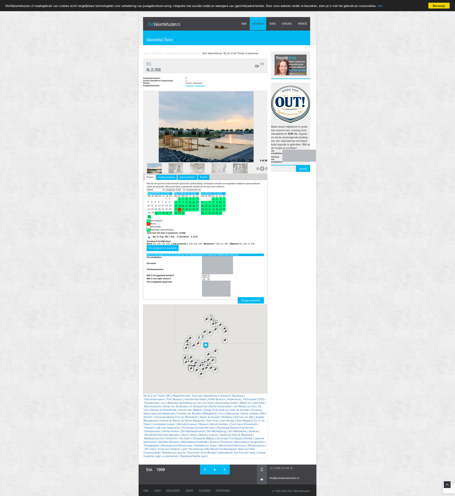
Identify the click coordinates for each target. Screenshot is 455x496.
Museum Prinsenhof (221, 442)
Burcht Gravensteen (221, 406)
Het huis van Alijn (244, 417)
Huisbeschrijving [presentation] (166, 177)
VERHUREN (287, 23)
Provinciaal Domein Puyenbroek (235, 427)
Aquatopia (237, 395)
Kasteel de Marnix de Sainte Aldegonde (182, 420)
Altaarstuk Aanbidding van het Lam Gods (190, 402)
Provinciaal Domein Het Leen (198, 427)
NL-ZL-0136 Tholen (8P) (157, 395)
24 (186, 209)
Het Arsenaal (196, 449)
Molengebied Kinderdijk (194, 442)
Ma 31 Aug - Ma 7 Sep (163, 236)
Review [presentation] (203, 177)
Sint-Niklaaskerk (237, 431)
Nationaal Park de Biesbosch (236, 434)
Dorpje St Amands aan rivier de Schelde (226, 410)
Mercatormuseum (187, 424)
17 (186, 205)
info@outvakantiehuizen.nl (284, 478)
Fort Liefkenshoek (229, 413)
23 (183, 209)
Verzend (303, 168)
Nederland (258, 23)
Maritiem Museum (169, 442)
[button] (206, 345)
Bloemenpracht (152, 406)
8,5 (149, 63)
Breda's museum (208, 434)
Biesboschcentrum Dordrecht (160, 438)
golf (185, 449)
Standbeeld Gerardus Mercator (161, 434)
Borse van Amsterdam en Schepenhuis (185, 406)
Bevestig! (439, 5)
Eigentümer (204, 490)
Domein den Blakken (190, 410)
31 (149, 216)
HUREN (272, 23)
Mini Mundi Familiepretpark (220, 449)
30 (183, 212)
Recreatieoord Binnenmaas (177, 445)
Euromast (222, 438)
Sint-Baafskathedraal (193, 431)
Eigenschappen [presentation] (187, 177)
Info (380, 6)
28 (163, 212)
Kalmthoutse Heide (195, 399)
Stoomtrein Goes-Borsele (202, 452)
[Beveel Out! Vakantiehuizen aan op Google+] (225, 469)
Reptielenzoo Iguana (173, 452)
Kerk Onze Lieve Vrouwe (220, 420)
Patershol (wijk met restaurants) (162, 427)
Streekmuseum (256, 445)
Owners (189, 490)
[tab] (150, 177)
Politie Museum (216, 399)
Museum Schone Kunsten (213, 424)
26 (156, 212)
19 (193, 205)
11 (190, 202)
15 (179, 205)
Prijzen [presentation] (150, 177)
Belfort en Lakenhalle (252, 402)
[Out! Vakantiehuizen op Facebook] (205, 469)
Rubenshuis (234, 399)
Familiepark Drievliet (241, 438)
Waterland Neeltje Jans (193, 456)
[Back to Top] (447, 484)
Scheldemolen (152, 431)
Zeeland (190, 85)
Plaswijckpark (151, 445)
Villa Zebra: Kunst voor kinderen (162, 449)
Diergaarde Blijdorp (204, 438)
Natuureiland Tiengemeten (249, 442)
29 (167, 212)
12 (193, 202)
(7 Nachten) (183, 236)
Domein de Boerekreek (163, 410)
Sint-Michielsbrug (216, 431)
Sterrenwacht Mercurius (232, 445)
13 (206, 205)
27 (160, 212)
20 (206, 209)
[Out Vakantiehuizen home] (164, 24)
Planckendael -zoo (154, 402)
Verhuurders (173, 490)
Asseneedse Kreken (226, 402)
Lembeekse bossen (164, 424)
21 (209, 209)
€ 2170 (194, 236)
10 (220, 202)
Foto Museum (175, 399)
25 (190, 209)
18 (190, 205)
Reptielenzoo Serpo (205, 445)
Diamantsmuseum (154, 399)
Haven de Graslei (209, 417)
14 (176, 205)
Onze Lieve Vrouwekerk (243, 424)
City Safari (185, 438)
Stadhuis (253, 431)
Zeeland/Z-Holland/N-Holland (183, 53)
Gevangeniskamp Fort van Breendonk (176, 417)
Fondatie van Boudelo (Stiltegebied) (196, 413)
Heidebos (226, 417)
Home (244, 23)
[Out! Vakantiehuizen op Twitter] (215, 469)
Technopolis (249, 399)
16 (183, 205)
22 (213, 209)
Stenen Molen (189, 434)
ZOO (261, 399)
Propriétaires (223, 490)
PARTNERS (302, 23)
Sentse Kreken (170, 431)
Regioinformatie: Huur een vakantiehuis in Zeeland (201, 395)
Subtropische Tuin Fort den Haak (236, 452)
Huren (157, 490)
